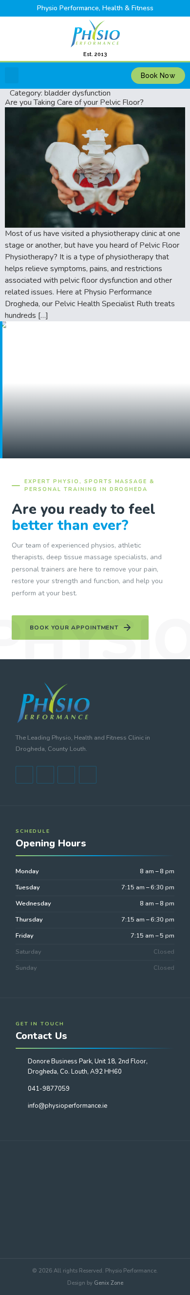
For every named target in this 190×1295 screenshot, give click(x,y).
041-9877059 (49, 1088)
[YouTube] (45, 775)
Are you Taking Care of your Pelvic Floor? (74, 102)
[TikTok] (66, 775)
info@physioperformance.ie (67, 1105)
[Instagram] (87, 775)
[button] (12, 75)
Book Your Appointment (74, 627)
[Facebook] (24, 775)
